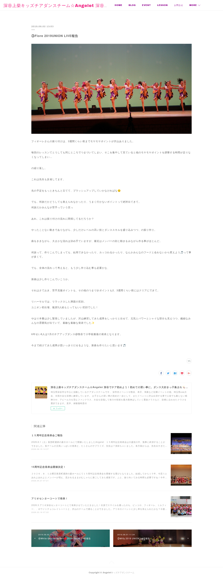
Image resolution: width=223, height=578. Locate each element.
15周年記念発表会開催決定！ (48, 466)
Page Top (111, 563)
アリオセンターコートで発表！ (49, 498)
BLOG (132, 5)
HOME (118, 5)
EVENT (146, 5)
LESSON (162, 5)
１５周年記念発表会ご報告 (47, 435)
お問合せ (178, 5)
